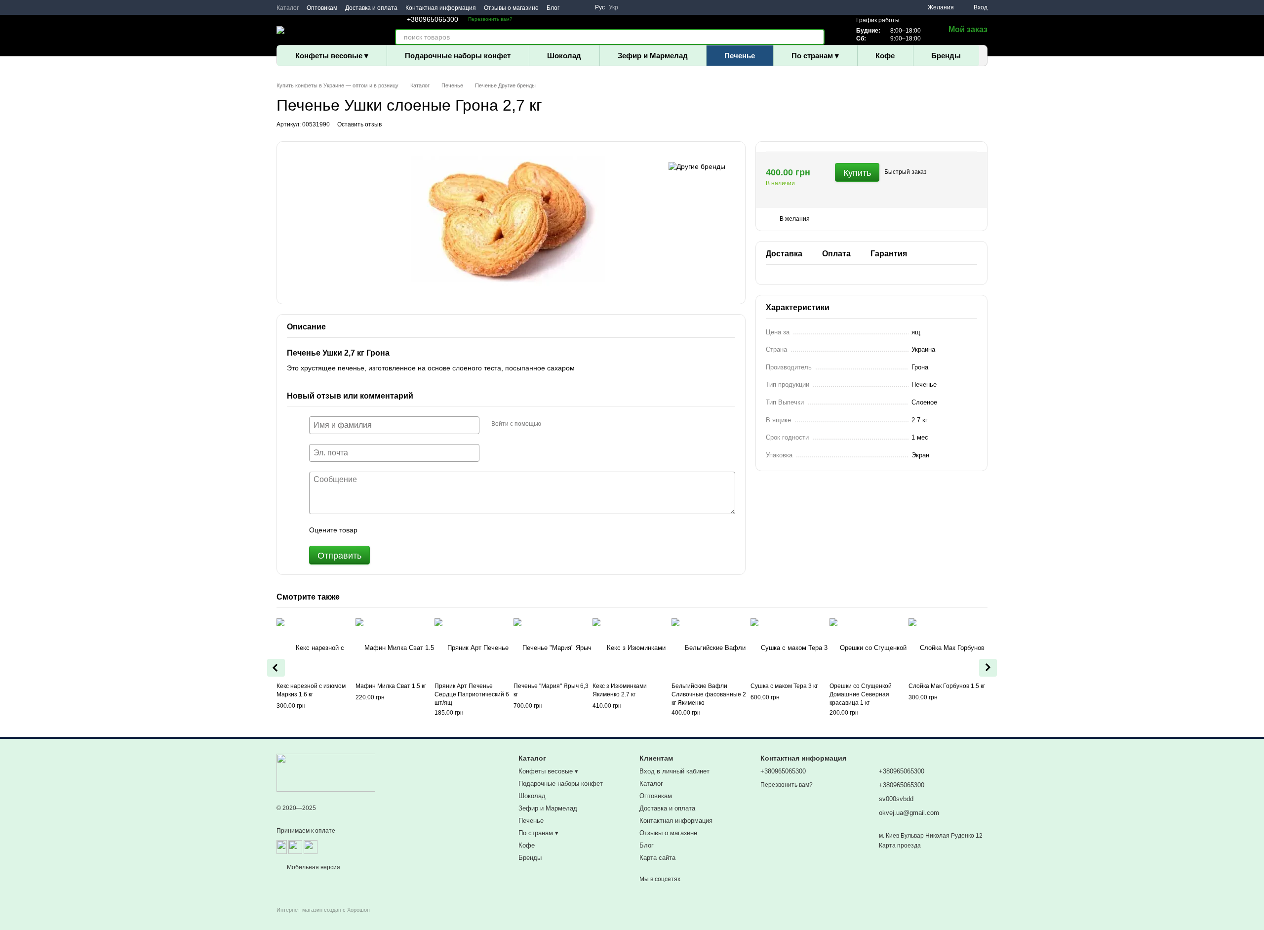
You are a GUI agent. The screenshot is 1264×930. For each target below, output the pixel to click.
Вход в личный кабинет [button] (674, 771)
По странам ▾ (815, 55)
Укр (613, 7)
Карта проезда (900, 845)
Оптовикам (322, 7)
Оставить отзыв (359, 124)
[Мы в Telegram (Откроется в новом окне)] (583, 7)
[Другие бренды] (697, 166)
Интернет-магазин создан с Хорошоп (323, 910)
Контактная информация (440, 7)
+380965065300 (432, 19)
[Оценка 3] (405, 530)
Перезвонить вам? (490, 19)
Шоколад (564, 55)
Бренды (946, 55)
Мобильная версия (312, 867)
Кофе (885, 55)
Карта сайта (657, 857)
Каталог (287, 7)
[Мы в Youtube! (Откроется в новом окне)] (571, 7)
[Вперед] (988, 668)
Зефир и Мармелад (653, 55)
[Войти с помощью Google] (568, 424)
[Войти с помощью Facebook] (552, 424)
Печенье (739, 55)
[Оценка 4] (421, 530)
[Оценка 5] (437, 530)
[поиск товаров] (817, 37)
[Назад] (276, 668)
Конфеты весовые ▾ (331, 55)
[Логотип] (325, 772)
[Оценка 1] (374, 530)
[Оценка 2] (389, 530)
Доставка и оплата (371, 7)
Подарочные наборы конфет (458, 55)
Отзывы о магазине (511, 7)
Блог (553, 7)
